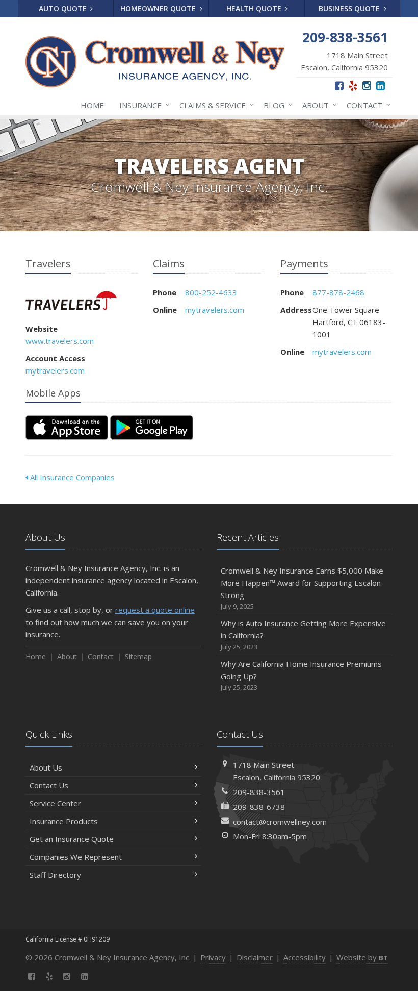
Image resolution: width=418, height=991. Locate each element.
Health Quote (254, 8)
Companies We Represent (76, 857)
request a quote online (155, 610)
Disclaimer (255, 957)
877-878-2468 (338, 292)
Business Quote (350, 8)
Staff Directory (55, 875)
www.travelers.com (59, 341)
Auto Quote (64, 8)
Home (92, 105)
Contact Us (49, 785)
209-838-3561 (259, 792)
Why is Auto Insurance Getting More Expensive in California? (303, 634)
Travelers (71, 300)
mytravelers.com (55, 370)
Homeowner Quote (159, 8)
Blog (276, 105)
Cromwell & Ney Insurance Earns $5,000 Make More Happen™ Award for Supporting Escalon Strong (302, 588)
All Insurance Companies (71, 477)
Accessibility (304, 957)
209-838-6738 (259, 807)
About (317, 105)
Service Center (55, 803)
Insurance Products (64, 821)
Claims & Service (214, 105)
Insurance (142, 105)
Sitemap (138, 656)
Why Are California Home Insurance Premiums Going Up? (301, 675)
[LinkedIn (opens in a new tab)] (380, 85)
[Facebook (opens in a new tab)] (339, 85)
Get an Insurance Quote (72, 839)
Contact (366, 105)
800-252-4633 (211, 292)
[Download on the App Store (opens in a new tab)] (66, 427)
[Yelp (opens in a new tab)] (353, 85)
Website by (362, 957)
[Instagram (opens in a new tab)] (366, 85)
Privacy (213, 957)
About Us (46, 767)
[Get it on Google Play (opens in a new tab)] (151, 427)
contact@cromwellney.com (280, 821)
